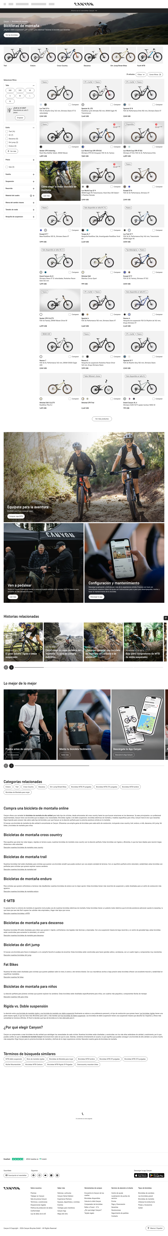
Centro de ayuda (117, 1193)
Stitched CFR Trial (87, 403)
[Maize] (87, 314)
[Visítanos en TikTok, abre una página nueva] (57, 1175)
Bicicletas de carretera (146, 1193)
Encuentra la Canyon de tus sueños (94, 1194)
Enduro (8, 787)
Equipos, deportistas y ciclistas (68, 1202)
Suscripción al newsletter (17, 1175)
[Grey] (82, 186)
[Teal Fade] (87, 230)
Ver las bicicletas (12, 35)
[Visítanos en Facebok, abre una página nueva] (33, 1175)
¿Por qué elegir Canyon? (93, 1210)
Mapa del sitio (62, 1214)
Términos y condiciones (39, 1202)
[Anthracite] (133, 398)
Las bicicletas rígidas (147, 1013)
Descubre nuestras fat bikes (14, 977)
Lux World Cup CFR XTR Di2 (91, 151)
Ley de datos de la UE (38, 1214)
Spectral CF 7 (128, 360)
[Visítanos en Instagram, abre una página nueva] (39, 1175)
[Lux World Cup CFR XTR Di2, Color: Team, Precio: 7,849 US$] (102, 132)
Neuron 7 (43, 360)
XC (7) (11, 135)
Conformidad (35, 1211)
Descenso (41, 787)
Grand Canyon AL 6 (130, 403)
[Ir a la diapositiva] (59, 667)
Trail (17, 787)
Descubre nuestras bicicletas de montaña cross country (23, 847)
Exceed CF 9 (127, 276)
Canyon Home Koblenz (65, 1196)
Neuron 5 (84, 360)
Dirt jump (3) (13, 142)
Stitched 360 (86, 276)
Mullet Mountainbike (13, 1064)
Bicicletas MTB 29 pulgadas (81, 787)
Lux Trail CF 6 (44, 108)
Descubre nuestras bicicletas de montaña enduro (21, 891)
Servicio (51, 4)
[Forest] (45, 272)
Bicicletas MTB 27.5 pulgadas (106, 787)
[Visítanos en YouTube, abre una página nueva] (45, 1175)
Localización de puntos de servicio (120, 1197)
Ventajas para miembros (66, 1208)
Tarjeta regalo (89, 1213)
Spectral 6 (85, 318)
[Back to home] (84, 4)
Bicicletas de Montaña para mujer (18, 792)
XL (10, 101)
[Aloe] (82, 356)
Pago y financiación (118, 1204)
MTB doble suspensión (14, 1059)
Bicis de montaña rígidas (35, 1059)
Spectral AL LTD (87, 108)
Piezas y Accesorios (145, 1205)
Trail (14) (12, 131)
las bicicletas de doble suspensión (73, 1016)
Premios (33, 1193)
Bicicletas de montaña (146, 1199)
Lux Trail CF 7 (128, 234)
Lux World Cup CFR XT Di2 (132, 151)
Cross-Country (28, 787)
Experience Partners (64, 1199)
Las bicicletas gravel (145, 1196)
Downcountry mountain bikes (87, 1064)
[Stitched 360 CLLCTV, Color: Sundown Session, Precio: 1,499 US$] (60, 384)
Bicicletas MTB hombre (130, 787)
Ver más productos (102, 419)
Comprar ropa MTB (16, 516)
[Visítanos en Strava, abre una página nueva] (51, 1175)
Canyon (6, 21)
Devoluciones (116, 1210)
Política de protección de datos (41, 1208)
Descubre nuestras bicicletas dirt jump (17, 955)
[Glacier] (41, 104)
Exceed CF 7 (44, 234)
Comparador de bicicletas (93, 1204)
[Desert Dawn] (129, 272)
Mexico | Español (156, 1228)
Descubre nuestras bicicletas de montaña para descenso (24, 935)
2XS (20, 90)
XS (30, 90)
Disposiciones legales (38, 1205)
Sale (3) (11, 167)
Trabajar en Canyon (37, 1196)
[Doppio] (124, 314)
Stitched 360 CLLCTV (47, 403)
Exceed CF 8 (127, 190)
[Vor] (11, 765)
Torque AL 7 (85, 234)
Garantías (114, 1207)
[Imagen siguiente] (11, 667)
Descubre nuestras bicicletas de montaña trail (20, 869)
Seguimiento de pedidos (120, 1213)
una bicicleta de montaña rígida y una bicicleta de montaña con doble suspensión (45, 1013)
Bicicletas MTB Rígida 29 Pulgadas (59, 1064)
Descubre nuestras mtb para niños (16, 997)
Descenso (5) (13, 139)
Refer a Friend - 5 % (91, 1207)
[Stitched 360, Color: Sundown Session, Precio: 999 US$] (102, 258)
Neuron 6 (126, 318)
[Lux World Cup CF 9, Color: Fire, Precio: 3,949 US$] (102, 172)
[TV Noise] (129, 398)
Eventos (60, 1205)
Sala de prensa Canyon (39, 1199)
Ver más (13, 151)
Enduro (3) (12, 146)
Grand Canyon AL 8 (46, 276)
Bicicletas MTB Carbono (34, 1064)
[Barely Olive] (87, 398)
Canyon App (61, 1211)
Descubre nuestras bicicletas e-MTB (17, 913)
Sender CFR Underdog (47, 151)
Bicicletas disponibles (92, 1198)
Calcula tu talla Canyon (92, 1201)
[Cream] (129, 104)
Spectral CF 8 (128, 108)
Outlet (140, 1208)
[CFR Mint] (129, 146)
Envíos (113, 1201)
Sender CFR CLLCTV (47, 318)
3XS (10, 90)
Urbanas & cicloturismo (146, 1202)
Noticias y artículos (64, 1193)
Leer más (46, 196)
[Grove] (124, 230)
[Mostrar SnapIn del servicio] (166, 618)
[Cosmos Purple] (129, 186)
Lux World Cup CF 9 (88, 190)
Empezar (20, 118)
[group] (83, 56)
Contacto (114, 1216)
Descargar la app (96, 597)
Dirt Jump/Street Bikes (58, 787)
